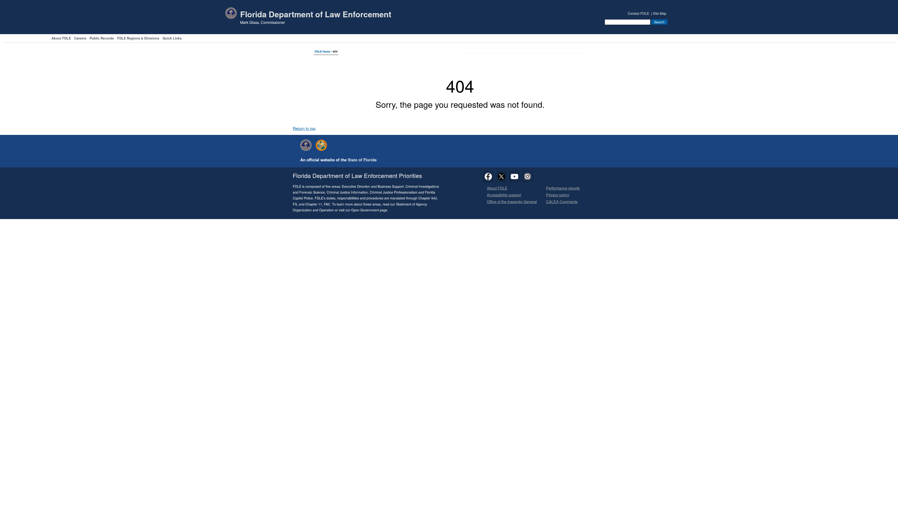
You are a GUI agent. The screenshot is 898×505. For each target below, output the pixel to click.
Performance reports (563, 188)
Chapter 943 (427, 198)
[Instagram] (527, 176)
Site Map (659, 13)
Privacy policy (557, 195)
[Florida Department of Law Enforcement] (307, 145)
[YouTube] (514, 176)
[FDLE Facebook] (488, 176)
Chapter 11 (313, 204)
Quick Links (172, 38)
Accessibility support (504, 195)
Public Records (102, 38)
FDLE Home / (324, 52)
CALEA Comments (562, 201)
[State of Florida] (322, 145)
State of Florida (362, 159)
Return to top (304, 128)
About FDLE (61, 38)
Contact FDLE (638, 13)
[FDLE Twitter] (501, 176)
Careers (80, 38)
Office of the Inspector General (512, 201)
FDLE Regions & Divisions (138, 38)
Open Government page (369, 210)
